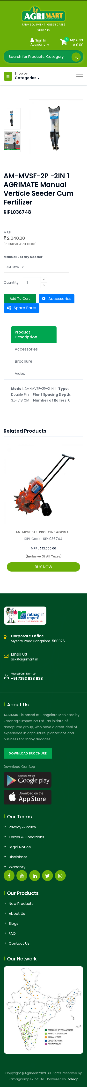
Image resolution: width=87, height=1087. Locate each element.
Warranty (17, 866)
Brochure (23, 361)
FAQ (12, 933)
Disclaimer (18, 856)
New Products (21, 903)
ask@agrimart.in (24, 659)
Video (20, 373)
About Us (17, 913)
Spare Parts (24, 308)
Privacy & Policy (22, 827)
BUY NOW (43, 567)
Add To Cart (20, 298)
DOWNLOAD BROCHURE (28, 753)
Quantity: (11, 282)
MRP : (35, 548)
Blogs (13, 923)
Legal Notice (20, 846)
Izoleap (73, 1079)
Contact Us (19, 943)
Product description (26, 334)
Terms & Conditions (26, 836)
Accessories (59, 298)
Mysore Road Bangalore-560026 (38, 638)
